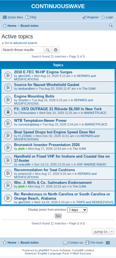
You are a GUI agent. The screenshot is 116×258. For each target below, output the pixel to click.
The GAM (88, 88)
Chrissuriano (27, 112)
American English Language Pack (47, 253)
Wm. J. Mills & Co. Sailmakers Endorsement (53, 182)
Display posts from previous (47, 209)
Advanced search (56, 50)
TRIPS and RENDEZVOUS (94, 202)
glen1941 (24, 76)
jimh (21, 148)
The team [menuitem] (96, 242)
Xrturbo (23, 100)
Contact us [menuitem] (75, 242)
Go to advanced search (21, 43)
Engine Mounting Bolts (34, 96)
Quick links (15, 17)
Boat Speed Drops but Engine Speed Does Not (54, 132)
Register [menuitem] (93, 17)
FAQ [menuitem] (33, 17)
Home (12, 242)
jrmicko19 (25, 173)
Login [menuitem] (109, 17)
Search (48, 50)
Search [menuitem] (111, 26)
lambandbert (26, 88)
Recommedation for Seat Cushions (44, 170)
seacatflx (24, 164)
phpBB (43, 250)
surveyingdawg (28, 124)
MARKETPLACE (95, 112)
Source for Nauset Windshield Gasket (46, 85)
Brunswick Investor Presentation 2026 (47, 145)
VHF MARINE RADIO (91, 164)
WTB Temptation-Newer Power (40, 120)
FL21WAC (25, 136)
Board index (30, 242)
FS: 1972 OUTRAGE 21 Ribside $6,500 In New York (58, 109)
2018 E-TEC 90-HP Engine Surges (43, 72)
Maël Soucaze (82, 253)
